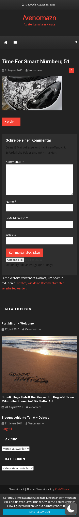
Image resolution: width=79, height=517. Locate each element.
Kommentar (15, 162)
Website (11, 234)
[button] (71, 509)
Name (11, 202)
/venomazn (39, 17)
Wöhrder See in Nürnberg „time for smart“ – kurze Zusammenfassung (14, 121)
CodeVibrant (62, 489)
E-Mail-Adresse (17, 218)
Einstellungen (39, 511)
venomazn (35, 70)
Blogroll (7, 429)
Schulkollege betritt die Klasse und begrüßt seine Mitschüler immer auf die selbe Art (38, 399)
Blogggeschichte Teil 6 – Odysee (25, 417)
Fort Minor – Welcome (18, 323)
